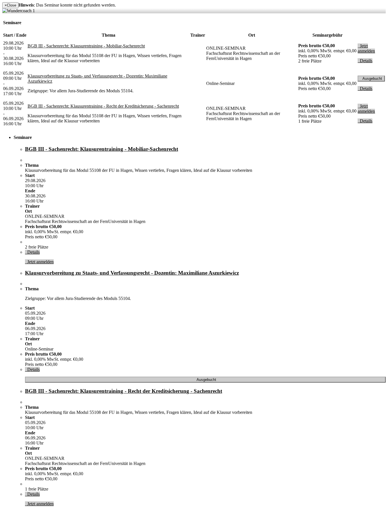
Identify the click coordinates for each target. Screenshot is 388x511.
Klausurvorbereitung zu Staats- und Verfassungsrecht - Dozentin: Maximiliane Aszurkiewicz (132, 273)
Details (365, 60)
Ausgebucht (371, 78)
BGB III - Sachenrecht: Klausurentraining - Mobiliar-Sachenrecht (86, 45)
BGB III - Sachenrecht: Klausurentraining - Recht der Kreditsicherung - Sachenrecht (103, 106)
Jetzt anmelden (366, 48)
